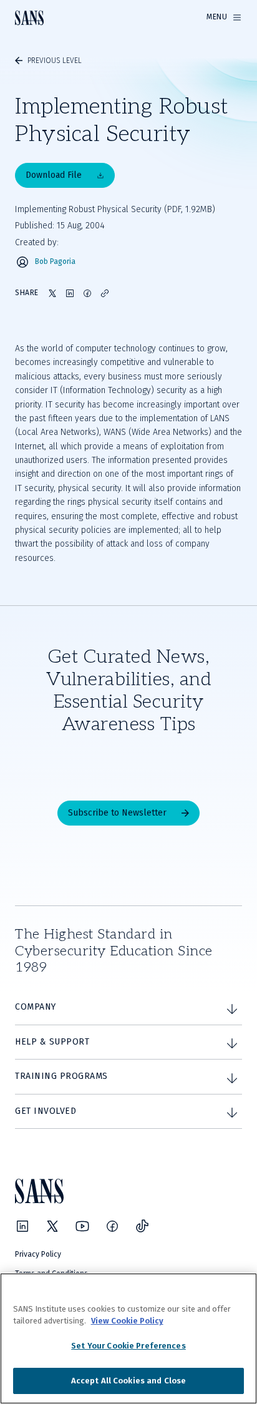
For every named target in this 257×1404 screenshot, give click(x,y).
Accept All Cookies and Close (129, 1380)
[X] (52, 1226)
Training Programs (61, 1076)
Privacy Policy (38, 1254)
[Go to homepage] (29, 17)
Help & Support (52, 1041)
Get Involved (45, 1111)
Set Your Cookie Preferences (128, 1345)
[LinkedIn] (22, 1226)
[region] (128, 1338)
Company (35, 1007)
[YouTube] (82, 1226)
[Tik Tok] (142, 1226)
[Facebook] (112, 1226)
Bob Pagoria (55, 262)
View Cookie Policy (127, 1320)
